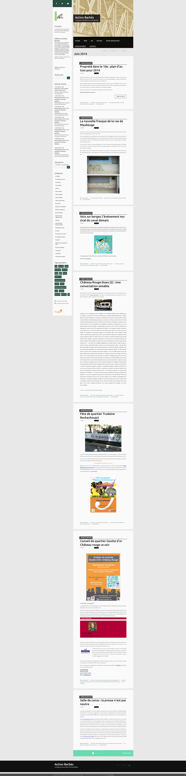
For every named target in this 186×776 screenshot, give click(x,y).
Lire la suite (62, 32)
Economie (57, 203)
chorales (96, 265)
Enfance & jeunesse (60, 209)
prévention (57, 269)
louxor (64, 273)
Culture (57, 188)
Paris (56, 273)
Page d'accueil (114, 50)
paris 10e (61, 266)
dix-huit (99, 40)
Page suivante (127, 753)
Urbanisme (58, 253)
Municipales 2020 (59, 227)
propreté (61, 291)
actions (122, 102)
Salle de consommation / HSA (61, 243)
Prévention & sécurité (60, 233)
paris (107, 198)
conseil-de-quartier (60, 280)
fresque (121, 198)
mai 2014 (105, 50)
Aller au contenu (5, 1)
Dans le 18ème (59, 197)
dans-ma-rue (92, 104)
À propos (93, 46)
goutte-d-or (58, 276)
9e (68, 294)
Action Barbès (84, 17)
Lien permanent (85, 102)
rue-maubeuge (114, 198)
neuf (85, 40)
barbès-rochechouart (103, 396)
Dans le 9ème (58, 191)
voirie (66, 266)
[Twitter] (62, 3)
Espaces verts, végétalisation (58, 216)
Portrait (57, 230)
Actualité (57, 176)
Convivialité (58, 185)
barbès (62, 284)
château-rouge (99, 681)
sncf (110, 198)
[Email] (68, 3)
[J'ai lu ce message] (184, 774)
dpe (87, 104)
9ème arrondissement (60, 287)
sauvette (96, 396)
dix (92, 40)
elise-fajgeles (83, 104)
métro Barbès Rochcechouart (59, 224)
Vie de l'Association (60, 256)
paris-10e (57, 294)
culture (57, 284)
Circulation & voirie (60, 179)
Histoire (57, 220)
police (84, 396)
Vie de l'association (112, 40)
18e (60, 273)
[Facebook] (56, 3)
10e (56, 266)
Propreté (57, 239)
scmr (56, 291)
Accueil (77, 40)
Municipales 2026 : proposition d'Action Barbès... (62, 131)
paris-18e (64, 269)
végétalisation (107, 681)
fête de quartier (118, 522)
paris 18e (64, 294)
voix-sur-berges (90, 265)
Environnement (59, 212)
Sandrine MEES (87, 633)
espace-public (90, 396)
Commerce (58, 182)
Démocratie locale (59, 200)
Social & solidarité (59, 247)
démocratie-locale (115, 681)
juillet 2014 (123, 50)
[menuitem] (77, 39)
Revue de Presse (80, 46)
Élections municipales (60, 206)
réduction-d (94, 745)
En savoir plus (111, 774)
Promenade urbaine (60, 237)
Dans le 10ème (59, 194)
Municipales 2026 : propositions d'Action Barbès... (62, 99)
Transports (58, 250)
